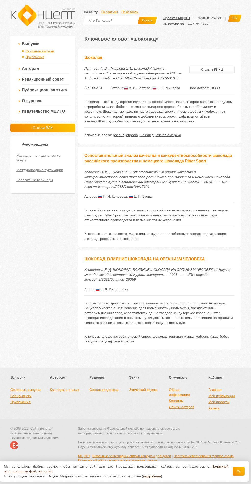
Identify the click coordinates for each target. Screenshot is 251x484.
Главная (215, 390)
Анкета (213, 408)
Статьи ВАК (43, 128)
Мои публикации (221, 396)
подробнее (152, 476)
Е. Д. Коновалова (114, 289)
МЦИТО (84, 456)
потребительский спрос (132, 336)
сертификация (214, 234)
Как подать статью (64, 390)
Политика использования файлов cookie (204, 456)
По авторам (129, 12)
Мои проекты (218, 402)
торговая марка (181, 336)
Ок (239, 471)
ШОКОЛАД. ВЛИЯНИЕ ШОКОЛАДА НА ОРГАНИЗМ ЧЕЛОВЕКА (144, 259)
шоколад (147, 135)
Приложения (35, 57)
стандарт (194, 234)
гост (134, 239)
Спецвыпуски (21, 396)
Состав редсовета (103, 390)
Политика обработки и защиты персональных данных (117, 460)
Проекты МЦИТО (176, 18)
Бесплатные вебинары (34, 180)
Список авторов (181, 407)
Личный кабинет (209, 18)
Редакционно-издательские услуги (38, 157)
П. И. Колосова (114, 196)
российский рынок (114, 239)
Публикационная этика (44, 90)
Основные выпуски (40, 51)
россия (118, 135)
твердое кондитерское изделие (109, 341)
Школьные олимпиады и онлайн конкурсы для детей (131, 456)
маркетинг (137, 234)
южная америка (168, 135)
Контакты (176, 401)
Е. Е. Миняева (168, 88)
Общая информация (179, 392)
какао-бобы (219, 336)
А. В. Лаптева (139, 88)
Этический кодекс (143, 390)
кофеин (202, 336)
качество (120, 234)
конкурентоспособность (166, 234)
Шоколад (93, 57)
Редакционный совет (43, 79)
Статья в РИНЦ (212, 69)
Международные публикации (39, 170)
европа (132, 135)
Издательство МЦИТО (43, 111)
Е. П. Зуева (142, 196)
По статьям (109, 12)
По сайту (91, 12)
